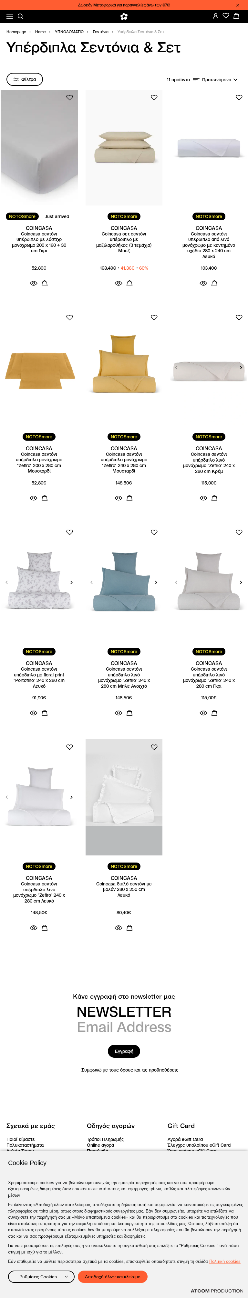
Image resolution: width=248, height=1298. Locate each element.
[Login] (216, 16)
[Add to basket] (44, 283)
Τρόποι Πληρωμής (105, 1139)
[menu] (10, 16)
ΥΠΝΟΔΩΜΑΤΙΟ (69, 31)
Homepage (16, 31)
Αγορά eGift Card (185, 1139)
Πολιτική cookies (225, 1261)
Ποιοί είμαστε (20, 1139)
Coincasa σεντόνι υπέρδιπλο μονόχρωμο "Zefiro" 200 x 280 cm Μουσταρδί (39, 463)
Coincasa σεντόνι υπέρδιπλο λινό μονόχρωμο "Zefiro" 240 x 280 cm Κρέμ (209, 463)
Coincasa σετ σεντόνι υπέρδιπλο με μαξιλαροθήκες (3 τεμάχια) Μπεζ (123, 242)
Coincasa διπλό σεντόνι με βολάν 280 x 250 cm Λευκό (124, 889)
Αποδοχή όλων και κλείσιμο (112, 1276)
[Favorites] (226, 16)
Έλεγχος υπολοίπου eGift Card (199, 1145)
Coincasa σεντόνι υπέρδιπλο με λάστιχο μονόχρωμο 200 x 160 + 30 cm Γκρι (39, 242)
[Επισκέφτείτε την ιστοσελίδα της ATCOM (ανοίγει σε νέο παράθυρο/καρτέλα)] (217, 1291)
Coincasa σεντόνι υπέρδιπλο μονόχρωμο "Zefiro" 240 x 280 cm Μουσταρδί (124, 463)
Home (40, 31)
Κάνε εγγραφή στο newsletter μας (124, 997)
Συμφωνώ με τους (130, 1070)
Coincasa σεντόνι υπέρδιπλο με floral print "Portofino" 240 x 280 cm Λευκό (39, 677)
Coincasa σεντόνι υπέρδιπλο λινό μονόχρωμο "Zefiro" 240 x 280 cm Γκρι (209, 677)
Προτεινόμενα (216, 80)
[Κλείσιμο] (238, 5)
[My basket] (236, 16)
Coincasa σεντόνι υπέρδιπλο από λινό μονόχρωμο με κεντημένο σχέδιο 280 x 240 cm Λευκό (208, 245)
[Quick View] (33, 283)
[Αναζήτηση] (20, 16)
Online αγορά (100, 1145)
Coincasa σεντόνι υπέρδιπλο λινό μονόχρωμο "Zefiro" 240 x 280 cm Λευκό (39, 892)
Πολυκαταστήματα (25, 1145)
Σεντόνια (100, 31)
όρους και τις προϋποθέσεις (149, 1070)
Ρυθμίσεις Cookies (38, 1276)
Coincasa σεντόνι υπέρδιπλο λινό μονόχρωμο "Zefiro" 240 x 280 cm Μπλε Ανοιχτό (124, 677)
